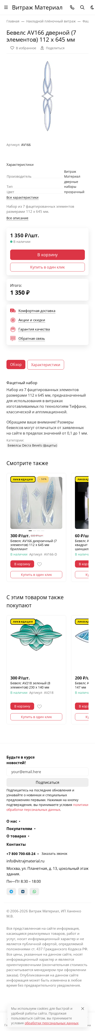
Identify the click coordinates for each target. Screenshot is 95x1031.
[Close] (82, 1008)
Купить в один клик (47, 267)
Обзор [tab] (16, 364)
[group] (47, 96)
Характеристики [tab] (45, 364)
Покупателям (19, 828)
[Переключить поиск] (82, 7)
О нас (11, 821)
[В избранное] (39, 564)
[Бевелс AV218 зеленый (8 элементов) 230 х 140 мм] (36, 645)
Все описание (17, 218)
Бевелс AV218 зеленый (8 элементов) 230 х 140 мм (30, 685)
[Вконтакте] (23, 891)
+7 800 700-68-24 (21, 853)
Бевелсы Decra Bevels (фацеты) (32, 445)
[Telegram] (11, 891)
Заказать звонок (54, 853)
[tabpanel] (47, 414)
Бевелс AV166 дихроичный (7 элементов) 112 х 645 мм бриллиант (33, 545)
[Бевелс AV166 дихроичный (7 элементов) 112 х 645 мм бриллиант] (36, 503)
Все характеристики (22, 197)
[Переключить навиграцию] (6, 7)
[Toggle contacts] (72, 7)
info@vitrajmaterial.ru (25, 861)
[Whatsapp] (34, 891)
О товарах (16, 836)
